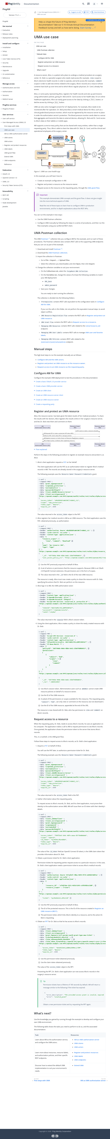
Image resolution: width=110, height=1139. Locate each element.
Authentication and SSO (11, 88)
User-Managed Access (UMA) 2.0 (14, 122)
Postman (44, 239)
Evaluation (6, 30)
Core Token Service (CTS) (11, 59)
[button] (95, 4)
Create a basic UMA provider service (49, 386)
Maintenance (7, 66)
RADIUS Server (8, 99)
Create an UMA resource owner (47, 400)
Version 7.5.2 (14, 15)
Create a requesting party (45, 404)
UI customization (9, 74)
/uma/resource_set (93, 326)
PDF (87, 12)
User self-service (9, 118)
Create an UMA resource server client (49, 395)
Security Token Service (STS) (13, 185)
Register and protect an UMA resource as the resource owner (61, 363)
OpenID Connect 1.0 (10, 178)
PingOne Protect (8, 109)
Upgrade (6, 70)
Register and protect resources (15, 145)
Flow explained (41, 449)
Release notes (8, 34)
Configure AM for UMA (46, 58)
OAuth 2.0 (6, 174)
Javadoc (5, 206)
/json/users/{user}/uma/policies (53, 342)
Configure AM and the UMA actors (50, 360)
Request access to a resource (48, 66)
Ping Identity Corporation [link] (61, 1131)
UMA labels (8, 149)
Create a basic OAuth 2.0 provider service (51, 381)
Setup (5, 51)
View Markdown (99, 12)
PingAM (6, 9)
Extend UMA (8, 157)
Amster (5, 55)
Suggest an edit (76, 12)
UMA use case (9, 130)
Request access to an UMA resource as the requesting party (60, 367)
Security (5, 63)
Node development (9, 203)
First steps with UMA (11, 126)
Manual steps (41, 54)
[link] (12, 4)
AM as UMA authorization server (16, 134)
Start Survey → (87, 27)
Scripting (6, 199)
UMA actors (8, 141)
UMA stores (8, 138)
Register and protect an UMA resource (51, 62)
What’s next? (41, 70)
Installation (7, 47)
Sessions (6, 95)
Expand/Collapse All (96, 20)
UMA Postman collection (45, 50)
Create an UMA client (43, 390)
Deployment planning (10, 38)
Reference (6, 78)
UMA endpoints (9, 160)
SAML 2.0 (6, 182)
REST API (6, 195)
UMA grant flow (9, 153)
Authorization (7, 91)
